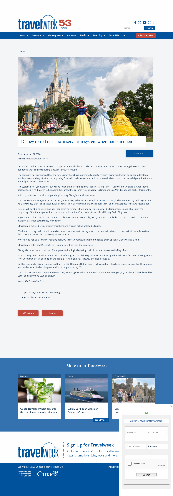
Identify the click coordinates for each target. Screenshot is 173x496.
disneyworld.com (104, 200)
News (22, 51)
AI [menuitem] (124, 35)
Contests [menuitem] (71, 35)
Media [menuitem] (83, 35)
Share (138, 153)
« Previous (28, 313)
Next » (52, 313)
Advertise (114, 466)
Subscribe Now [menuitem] (146, 35)
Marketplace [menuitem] (54, 35)
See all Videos (101, 420)
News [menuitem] (22, 35)
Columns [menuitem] (36, 35)
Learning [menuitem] (97, 35)
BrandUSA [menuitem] (114, 35)
